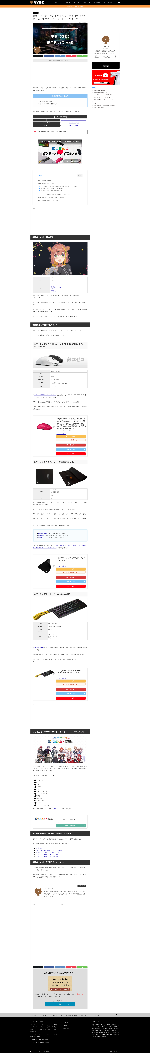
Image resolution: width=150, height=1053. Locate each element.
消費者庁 (94, 1025)
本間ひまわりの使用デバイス (46, 184)
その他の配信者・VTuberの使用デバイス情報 (51, 197)
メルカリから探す (70, 453)
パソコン (76, 2)
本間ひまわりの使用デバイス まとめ (48, 200)
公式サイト (55, 808)
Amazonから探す (70, 436)
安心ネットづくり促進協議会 (109, 1027)
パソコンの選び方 (65, 2)
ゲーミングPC (86, 2)
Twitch (52, 288)
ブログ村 (64, 1025)
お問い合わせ (46, 1051)
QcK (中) (41, 535)
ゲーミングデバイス (109, 2)
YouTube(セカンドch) (56, 287)
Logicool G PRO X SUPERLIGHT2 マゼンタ (73, 120)
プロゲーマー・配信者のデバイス (44, 1015)
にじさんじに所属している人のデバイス (47, 854)
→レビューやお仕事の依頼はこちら (39, 1042)
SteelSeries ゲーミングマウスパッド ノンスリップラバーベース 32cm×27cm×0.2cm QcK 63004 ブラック (71, 559)
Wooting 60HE (74, 125)
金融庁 (110, 1028)
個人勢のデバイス (41, 848)
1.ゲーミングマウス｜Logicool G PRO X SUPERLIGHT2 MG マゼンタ (58, 186)
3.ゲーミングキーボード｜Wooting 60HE (51, 190)
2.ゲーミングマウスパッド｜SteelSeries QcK (52, 188)
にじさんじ (55, 1015)
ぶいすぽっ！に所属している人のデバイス (48, 852)
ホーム (55, 2)
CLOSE (80, 175)
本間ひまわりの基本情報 (45, 180)
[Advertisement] (60, 73)
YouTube (53, 286)
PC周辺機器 (97, 2)
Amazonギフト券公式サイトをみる (60, 1004)
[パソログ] (37, 3)
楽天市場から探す (70, 445)
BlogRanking (66, 1028)
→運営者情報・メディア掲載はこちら (40, 1039)
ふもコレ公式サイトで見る (71, 825)
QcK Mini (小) (42, 533)
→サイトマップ (65, 1022)
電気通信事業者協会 (112, 1025)
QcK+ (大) (41, 537)
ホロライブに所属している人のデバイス (47, 856)
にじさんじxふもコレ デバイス (66, 819)
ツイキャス (53, 291)
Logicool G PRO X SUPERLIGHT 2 (45, 395)
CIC (95, 1032)
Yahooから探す (71, 449)
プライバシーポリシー (36, 1051)
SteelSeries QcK (74, 123)
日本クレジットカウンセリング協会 (104, 1034)
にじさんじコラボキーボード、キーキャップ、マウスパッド (54, 194)
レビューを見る (61, 434)
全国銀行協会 (100, 1032)
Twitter (52, 290)
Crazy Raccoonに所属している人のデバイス (49, 850)
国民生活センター (102, 1025)
